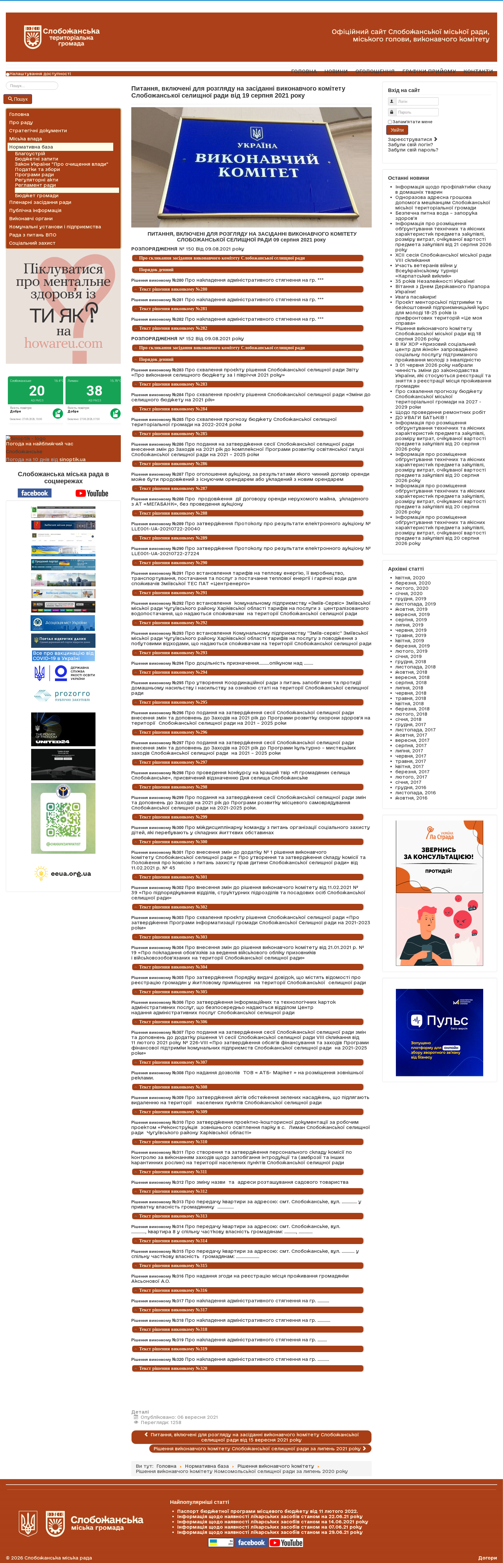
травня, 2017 (410, 761)
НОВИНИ (336, 71)
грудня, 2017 (410, 724)
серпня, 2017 (411, 745)
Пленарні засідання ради (40, 202)
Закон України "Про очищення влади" (61, 164)
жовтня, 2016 (411, 797)
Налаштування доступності (40, 73)
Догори (487, 1557)
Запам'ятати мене (413, 121)
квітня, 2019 (409, 640)
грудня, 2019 (410, 598)
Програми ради (34, 174)
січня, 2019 (408, 656)
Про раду (21, 122)
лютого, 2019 (411, 651)
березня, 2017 (412, 771)
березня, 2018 (412, 708)
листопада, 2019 (415, 603)
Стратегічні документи (38, 130)
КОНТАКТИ (478, 71)
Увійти (397, 129)
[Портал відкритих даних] (63, 640)
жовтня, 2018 (411, 672)
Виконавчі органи (31, 218)
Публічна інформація (35, 210)
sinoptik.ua (72, 459)
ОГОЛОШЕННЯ (375, 71)
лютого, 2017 (411, 776)
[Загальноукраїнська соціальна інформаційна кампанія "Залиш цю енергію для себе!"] (63, 873)
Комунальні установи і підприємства (55, 226)
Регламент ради (35, 185)
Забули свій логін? (410, 144)
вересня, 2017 (412, 740)
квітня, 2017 (409, 766)
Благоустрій (30, 153)
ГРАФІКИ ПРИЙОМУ (429, 71)
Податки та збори (37, 169)
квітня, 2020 (410, 577)
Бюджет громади (37, 195)
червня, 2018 (410, 693)
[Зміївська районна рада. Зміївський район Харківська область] (63, 593)
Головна (19, 114)
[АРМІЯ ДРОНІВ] (63, 764)
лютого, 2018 (411, 714)
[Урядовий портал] (63, 564)
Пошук (21, 99)
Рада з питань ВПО (32, 234)
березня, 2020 (413, 582)
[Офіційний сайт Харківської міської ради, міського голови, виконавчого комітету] (63, 512)
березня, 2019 (412, 645)
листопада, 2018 (415, 666)
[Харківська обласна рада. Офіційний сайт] (63, 579)
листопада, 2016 (415, 792)
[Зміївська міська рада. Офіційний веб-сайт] (63, 525)
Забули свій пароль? (413, 149)
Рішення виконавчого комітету (53, 190)
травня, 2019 (410, 635)
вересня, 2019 (412, 614)
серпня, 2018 (411, 682)
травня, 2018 (410, 698)
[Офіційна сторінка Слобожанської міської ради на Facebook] (35, 492)
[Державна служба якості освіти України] (63, 673)
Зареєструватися (410, 139)
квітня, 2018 (409, 703)
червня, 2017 (410, 755)
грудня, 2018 (410, 661)
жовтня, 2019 (411, 609)
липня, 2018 (409, 687)
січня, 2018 (408, 719)
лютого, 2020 (411, 588)
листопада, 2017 (415, 729)
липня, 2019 (409, 624)
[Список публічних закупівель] (63, 696)
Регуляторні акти (36, 179)
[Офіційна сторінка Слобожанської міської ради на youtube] (92, 492)
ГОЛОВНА (304, 71)
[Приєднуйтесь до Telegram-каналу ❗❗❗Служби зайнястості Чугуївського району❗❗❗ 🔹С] (63, 818)
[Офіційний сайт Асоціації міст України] (63, 622)
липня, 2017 (409, 750)
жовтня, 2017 (411, 735)
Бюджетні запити (36, 158)
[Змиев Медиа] (63, 607)
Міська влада (25, 138)
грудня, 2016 (410, 787)
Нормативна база (31, 146)
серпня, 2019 (411, 619)
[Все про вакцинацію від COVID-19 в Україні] (63, 655)
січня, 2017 (408, 782)
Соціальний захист (32, 243)
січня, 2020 (409, 593)
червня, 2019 (411, 630)
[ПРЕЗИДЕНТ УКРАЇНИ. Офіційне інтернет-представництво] (63, 537)
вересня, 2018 (412, 677)
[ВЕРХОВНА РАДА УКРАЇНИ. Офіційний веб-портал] (63, 551)
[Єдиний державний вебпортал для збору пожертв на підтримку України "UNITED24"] (63, 729)
